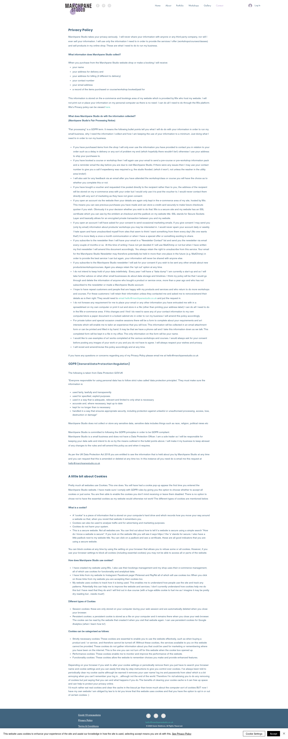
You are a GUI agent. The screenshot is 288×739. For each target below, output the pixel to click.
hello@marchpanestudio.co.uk (141, 298)
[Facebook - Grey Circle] (98, 5)
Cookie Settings (254, 733)
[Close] (284, 733)
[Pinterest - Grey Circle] (103, 5)
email (122, 298)
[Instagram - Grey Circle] (109, 5)
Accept (273, 733)
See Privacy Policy (181, 733)
